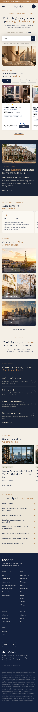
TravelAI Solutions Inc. (21, 655)
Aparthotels (6, 578)
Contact (22, 618)
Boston (22, 595)
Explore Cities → (8, 190)
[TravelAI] (9, 651)
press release (26, 1)
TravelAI (3, 1)
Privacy (4, 631)
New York (7, 109)
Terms (4, 635)
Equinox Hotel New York (12, 107)
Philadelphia (24, 588)
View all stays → (19, 133)
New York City (24, 575)
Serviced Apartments (9, 585)
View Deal (24, 126)
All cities (5, 618)
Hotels (4, 575)
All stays (5, 615)
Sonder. (8, 665)
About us (23, 615)
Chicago (23, 605)
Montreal (23, 582)
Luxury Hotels (6, 592)
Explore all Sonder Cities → (19, 329)
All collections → (7, 422)
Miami (22, 598)
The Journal (6, 621)
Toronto (22, 601)
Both (29, 32)
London (22, 592)
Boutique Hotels (21, 32)
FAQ (21, 621)
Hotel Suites (6, 595)
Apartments (11, 32)
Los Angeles (24, 578)
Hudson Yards (13, 109)
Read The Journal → (8, 485)
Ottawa (22, 585)
